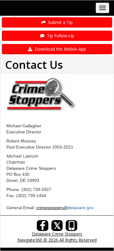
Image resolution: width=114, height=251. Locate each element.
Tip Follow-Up (59, 35)
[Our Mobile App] (71, 227)
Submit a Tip (59, 22)
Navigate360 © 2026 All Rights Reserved (57, 240)
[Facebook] (42, 227)
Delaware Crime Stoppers (57, 234)
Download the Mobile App (59, 49)
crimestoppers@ (52, 207)
